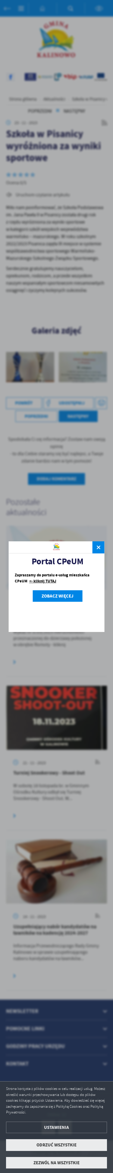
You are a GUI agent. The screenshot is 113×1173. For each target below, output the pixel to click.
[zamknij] (99, 547)
